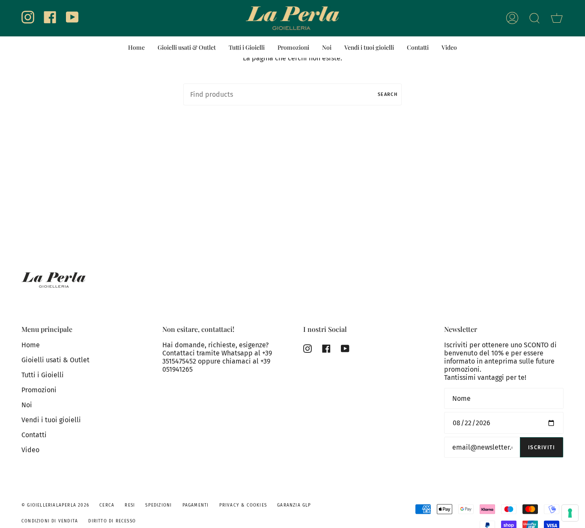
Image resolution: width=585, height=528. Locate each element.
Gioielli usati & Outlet (55, 360)
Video (30, 450)
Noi (26, 405)
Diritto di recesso (112, 521)
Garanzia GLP (294, 505)
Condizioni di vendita (49, 521)
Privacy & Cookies (243, 505)
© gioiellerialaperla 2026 (55, 505)
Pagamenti (195, 505)
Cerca (106, 505)
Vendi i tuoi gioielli (51, 420)
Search (387, 94)
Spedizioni (158, 505)
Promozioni (39, 390)
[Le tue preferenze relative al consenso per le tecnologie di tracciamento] (570, 513)
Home (30, 345)
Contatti (34, 435)
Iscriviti (541, 447)
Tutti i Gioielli (42, 375)
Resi (130, 505)
